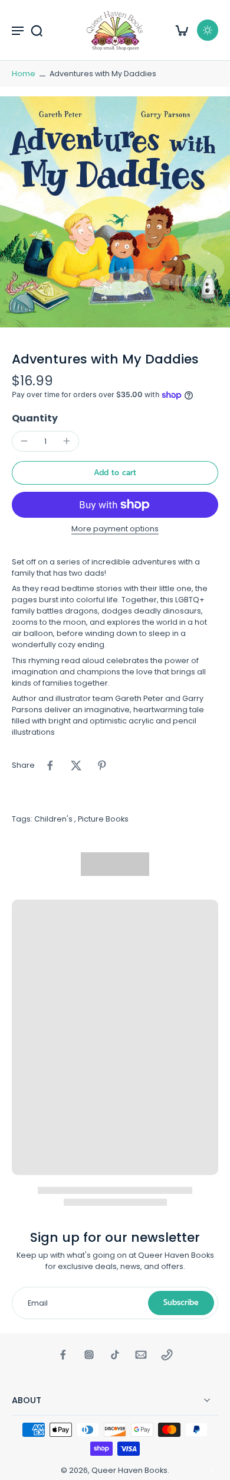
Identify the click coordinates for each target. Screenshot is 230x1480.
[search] (37, 30)
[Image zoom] (115, 211)
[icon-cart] (182, 30)
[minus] (24, 440)
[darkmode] (207, 30)
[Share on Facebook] (50, 765)
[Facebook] (63, 1355)
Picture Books (103, 819)
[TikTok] (115, 1355)
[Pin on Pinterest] (102, 765)
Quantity (35, 418)
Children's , (56, 819)
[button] (115, 473)
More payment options (115, 529)
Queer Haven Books (129, 1470)
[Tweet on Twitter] (76, 765)
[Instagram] (89, 1355)
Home (23, 74)
